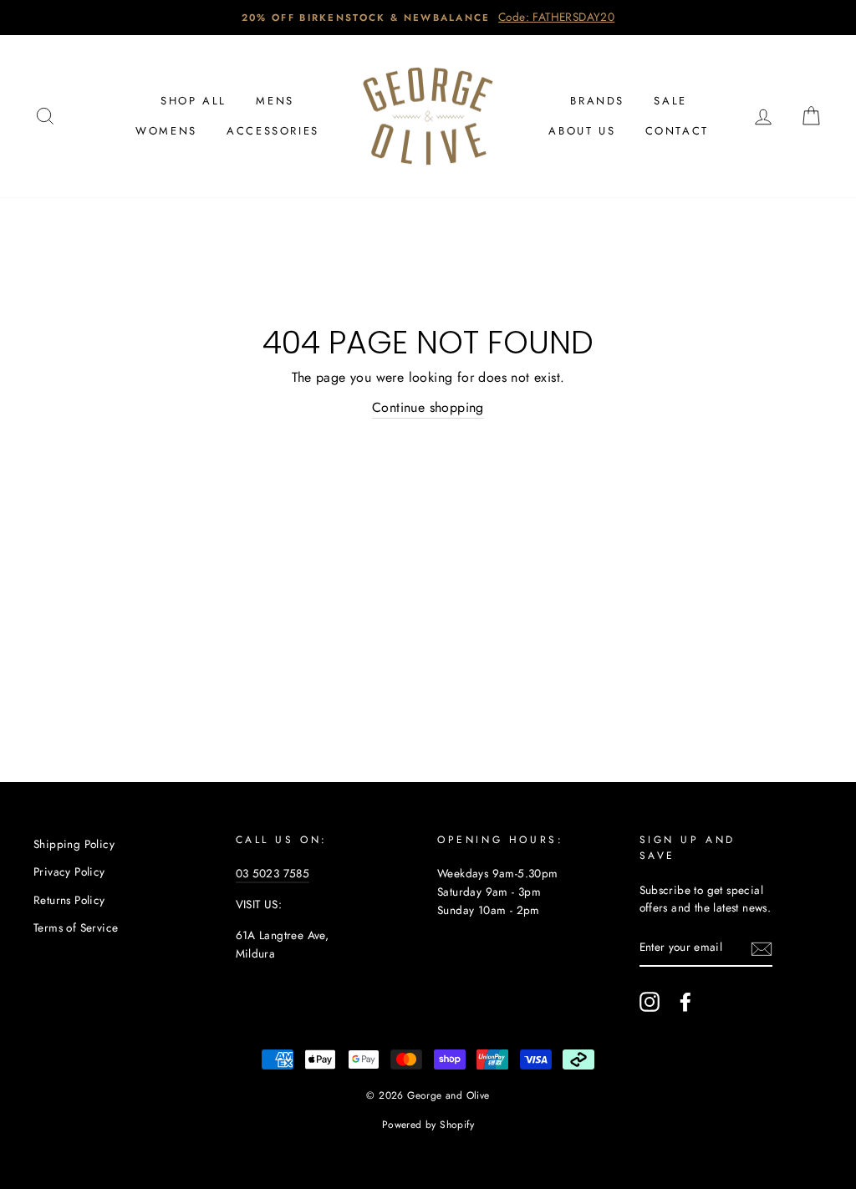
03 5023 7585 (273, 873)
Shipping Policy (74, 844)
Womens (166, 131)
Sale (670, 101)
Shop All (193, 101)
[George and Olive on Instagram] (649, 1002)
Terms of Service (75, 927)
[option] (428, 17)
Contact (677, 131)
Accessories (273, 131)
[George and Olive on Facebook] (685, 1002)
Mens (274, 101)
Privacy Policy (69, 871)
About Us (581, 131)
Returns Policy (69, 900)
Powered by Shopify (428, 1124)
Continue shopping (428, 407)
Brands (597, 101)
